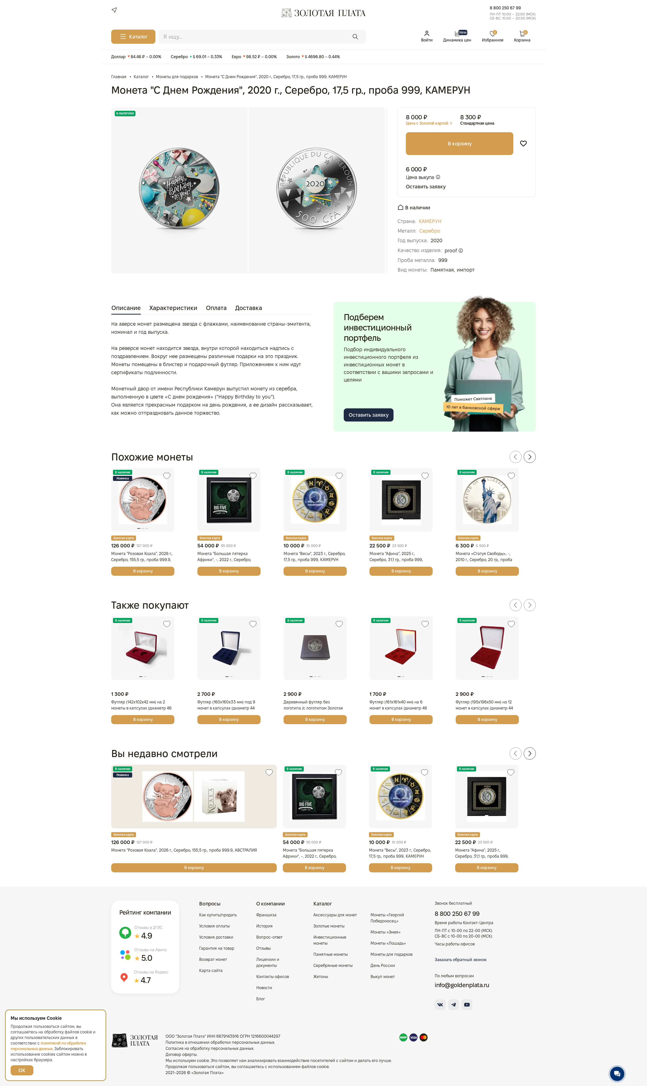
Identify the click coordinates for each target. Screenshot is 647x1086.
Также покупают (150, 605)
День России (383, 965)
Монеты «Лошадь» (388, 943)
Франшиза (266, 915)
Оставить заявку (426, 186)
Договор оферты (181, 1054)
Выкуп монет (383, 976)
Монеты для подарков (391, 954)
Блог (260, 999)
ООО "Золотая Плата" (186, 1036)
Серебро (429, 231)
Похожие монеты (152, 456)
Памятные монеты (330, 954)
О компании (270, 903)
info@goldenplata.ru (462, 985)
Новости (264, 988)
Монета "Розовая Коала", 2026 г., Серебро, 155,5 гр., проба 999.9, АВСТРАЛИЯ (142, 559)
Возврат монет (213, 959)
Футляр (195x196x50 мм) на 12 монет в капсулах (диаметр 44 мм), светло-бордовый (484, 708)
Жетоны (320, 976)
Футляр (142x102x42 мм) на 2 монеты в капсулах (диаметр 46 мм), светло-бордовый (141, 708)
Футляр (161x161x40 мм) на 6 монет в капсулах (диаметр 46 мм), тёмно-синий (398, 708)
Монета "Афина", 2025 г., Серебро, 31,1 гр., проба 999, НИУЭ (396, 559)
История (264, 926)
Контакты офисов (272, 976)
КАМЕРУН (430, 221)
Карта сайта (211, 970)
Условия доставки (216, 937)
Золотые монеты (328, 926)
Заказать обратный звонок (461, 960)
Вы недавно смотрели (164, 753)
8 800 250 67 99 (505, 8)
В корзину (459, 143)
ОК (21, 1070)
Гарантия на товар (216, 948)
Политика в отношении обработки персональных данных (220, 1042)
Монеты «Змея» (386, 932)
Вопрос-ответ (269, 937)
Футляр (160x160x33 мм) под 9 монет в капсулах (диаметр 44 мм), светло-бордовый (226, 708)
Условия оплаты (214, 926)
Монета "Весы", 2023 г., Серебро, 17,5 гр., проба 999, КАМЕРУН (314, 556)
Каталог (322, 903)
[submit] (355, 37)
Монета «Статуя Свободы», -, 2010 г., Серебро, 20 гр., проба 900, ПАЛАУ (484, 559)
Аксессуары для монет (335, 915)
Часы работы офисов (455, 944)
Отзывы (263, 948)
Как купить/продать (218, 915)
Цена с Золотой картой (427, 123)
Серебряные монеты (333, 965)
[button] (516, 457)
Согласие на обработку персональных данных (209, 1048)
